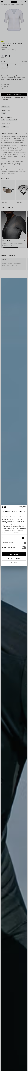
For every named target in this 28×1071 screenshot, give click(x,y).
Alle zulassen (14, 554)
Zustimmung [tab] (6, 511)
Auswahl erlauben (14, 558)
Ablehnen (14, 562)
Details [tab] (14, 511)
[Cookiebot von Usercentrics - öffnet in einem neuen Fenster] (19, 507)
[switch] (24, 543)
